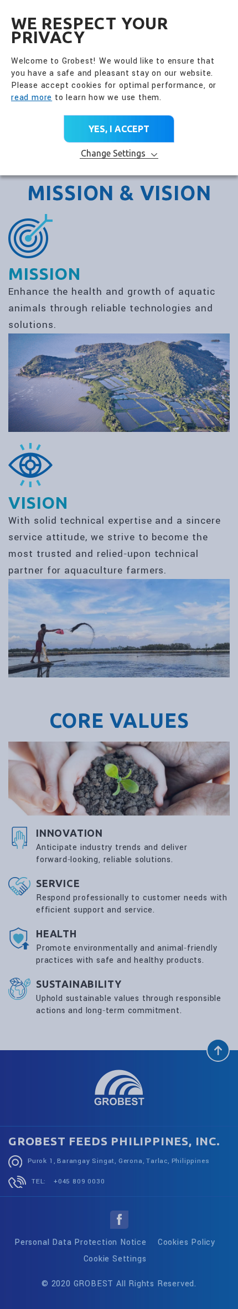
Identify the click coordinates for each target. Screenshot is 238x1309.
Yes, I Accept (119, 129)
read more (31, 97)
